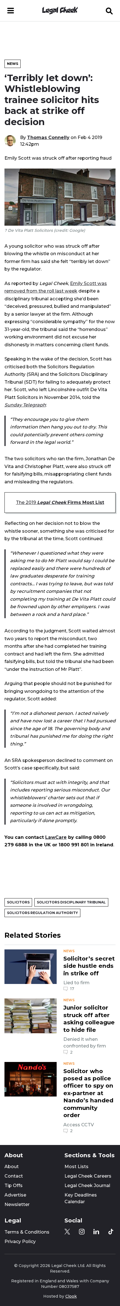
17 (72, 988)
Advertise (15, 1195)
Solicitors (18, 902)
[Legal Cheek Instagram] (82, 1231)
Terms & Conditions (26, 1232)
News (12, 64)
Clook (71, 1296)
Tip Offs (13, 1185)
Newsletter (17, 1204)
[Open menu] (10, 10)
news (69, 951)
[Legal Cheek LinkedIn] (96, 1231)
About (11, 1166)
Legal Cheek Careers (87, 1176)
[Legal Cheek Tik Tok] (111, 1231)
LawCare (56, 837)
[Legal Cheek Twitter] (67, 1231)
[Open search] (109, 10)
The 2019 (60, 502)
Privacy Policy (20, 1241)
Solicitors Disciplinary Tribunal (71, 902)
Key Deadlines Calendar (80, 1198)
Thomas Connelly (48, 137)
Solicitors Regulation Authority (42, 913)
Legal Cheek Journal (87, 1185)
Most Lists (76, 1166)
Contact (13, 1176)
